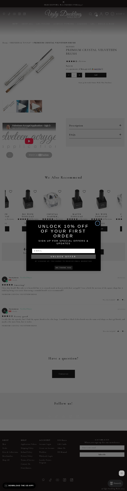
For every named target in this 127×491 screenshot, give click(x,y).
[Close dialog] (97, 223)
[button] (19, 486)
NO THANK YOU (63, 267)
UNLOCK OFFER (63, 257)
